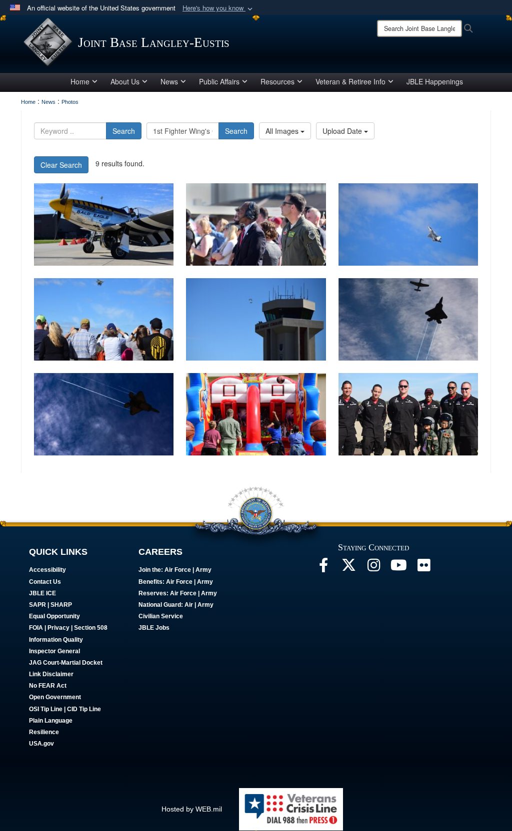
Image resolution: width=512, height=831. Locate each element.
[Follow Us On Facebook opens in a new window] (323, 568)
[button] (218, 8)
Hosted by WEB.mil (192, 809)
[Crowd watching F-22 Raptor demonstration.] (104, 319)
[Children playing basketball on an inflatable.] (256, 414)
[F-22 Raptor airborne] (408, 224)
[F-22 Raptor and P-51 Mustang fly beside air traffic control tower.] (256, 319)
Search (123, 131)
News (169, 81)
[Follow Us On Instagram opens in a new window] (373, 568)
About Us (125, 81)
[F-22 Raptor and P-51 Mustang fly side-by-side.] (408, 319)
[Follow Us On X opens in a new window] (348, 568)
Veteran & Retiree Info (351, 81)
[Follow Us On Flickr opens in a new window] (423, 568)
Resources (277, 81)
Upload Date (343, 131)
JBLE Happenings (434, 81)
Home (80, 81)
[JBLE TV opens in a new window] (398, 568)
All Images (283, 131)
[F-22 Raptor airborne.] (104, 414)
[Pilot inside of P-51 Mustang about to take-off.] (104, 224)
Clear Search (61, 165)
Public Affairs (219, 81)
